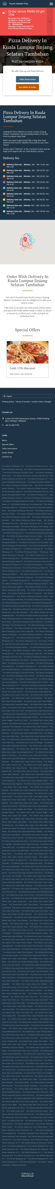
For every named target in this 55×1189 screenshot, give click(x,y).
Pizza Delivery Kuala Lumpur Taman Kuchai (15, 1057)
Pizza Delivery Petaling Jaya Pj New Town (34, 574)
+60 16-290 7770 (12, 425)
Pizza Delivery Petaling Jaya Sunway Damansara (38, 498)
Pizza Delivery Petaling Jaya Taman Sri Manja (20, 676)
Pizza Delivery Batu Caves (15, 1120)
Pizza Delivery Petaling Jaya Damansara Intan (17, 485)
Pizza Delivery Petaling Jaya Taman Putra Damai (28, 609)
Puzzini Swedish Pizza (18, 3)
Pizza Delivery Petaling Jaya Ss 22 (13, 466)
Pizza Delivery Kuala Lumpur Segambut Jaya (38, 765)
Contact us (7, 456)
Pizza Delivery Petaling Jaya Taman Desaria (15, 660)
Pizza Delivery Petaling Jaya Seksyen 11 (29, 539)
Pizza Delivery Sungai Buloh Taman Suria (35, 1092)
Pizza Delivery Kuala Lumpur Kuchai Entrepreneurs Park (34, 1009)
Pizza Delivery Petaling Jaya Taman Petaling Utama (37, 669)
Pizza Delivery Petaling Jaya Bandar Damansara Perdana (24, 536)
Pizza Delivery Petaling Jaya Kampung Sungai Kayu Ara (30, 476)
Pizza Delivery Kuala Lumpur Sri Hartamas (26, 771)
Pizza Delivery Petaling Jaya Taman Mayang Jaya (26, 504)
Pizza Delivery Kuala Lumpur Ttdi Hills (40, 714)
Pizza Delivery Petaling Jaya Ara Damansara (38, 599)
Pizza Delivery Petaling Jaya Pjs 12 (14, 533)
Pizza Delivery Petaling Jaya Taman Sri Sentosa (34, 682)
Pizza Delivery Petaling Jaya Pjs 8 (32, 571)
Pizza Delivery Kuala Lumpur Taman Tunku (38, 882)
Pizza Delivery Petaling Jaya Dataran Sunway (26, 520)
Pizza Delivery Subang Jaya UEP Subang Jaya (34, 1149)
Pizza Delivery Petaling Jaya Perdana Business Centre (34, 514)
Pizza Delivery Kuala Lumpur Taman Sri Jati (28, 1060)
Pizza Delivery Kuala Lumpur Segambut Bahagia (32, 780)
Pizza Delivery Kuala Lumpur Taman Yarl (39, 1063)
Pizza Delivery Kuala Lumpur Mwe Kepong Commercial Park (29, 898)
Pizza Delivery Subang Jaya (28, 1162)
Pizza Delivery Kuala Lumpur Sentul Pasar (24, 997)
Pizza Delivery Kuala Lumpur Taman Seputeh (38, 936)
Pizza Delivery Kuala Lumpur (28, 1079)
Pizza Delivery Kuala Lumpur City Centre (39, 1035)
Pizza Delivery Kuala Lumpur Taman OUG (30, 1070)
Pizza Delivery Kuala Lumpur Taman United (23, 1028)
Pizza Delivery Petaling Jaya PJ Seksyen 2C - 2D (38, 657)
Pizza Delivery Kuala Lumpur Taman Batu (35, 834)
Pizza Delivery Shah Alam (44, 1114)
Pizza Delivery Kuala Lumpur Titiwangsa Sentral (37, 1031)
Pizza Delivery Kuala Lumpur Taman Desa (39, 939)
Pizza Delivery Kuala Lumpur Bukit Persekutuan (17, 885)
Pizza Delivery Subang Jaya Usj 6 (38, 1146)
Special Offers (8, 444)
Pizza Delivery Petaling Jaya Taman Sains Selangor (31, 628)
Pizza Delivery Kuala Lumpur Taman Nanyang (22, 1019)
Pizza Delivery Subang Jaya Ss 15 (31, 1152)
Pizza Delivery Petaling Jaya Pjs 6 (36, 587)
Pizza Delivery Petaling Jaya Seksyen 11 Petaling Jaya (31, 552)
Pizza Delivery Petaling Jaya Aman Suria (21, 510)
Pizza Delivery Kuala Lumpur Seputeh (13, 939)
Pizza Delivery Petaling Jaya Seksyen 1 (16, 647)
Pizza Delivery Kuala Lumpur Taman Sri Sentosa (23, 1051)
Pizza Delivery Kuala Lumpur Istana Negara (33, 1041)
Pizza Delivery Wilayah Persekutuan (26, 1085)
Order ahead (7, 452)
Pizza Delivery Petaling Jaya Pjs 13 (31, 523)
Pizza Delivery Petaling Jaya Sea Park (40, 545)
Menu (4, 440)
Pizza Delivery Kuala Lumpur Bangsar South (38, 838)
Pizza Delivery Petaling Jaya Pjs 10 (37, 555)
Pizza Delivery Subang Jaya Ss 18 (24, 1155)
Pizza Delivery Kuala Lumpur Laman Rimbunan (34, 955)
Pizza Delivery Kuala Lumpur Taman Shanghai (17, 942)
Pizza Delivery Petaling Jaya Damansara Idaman (32, 596)
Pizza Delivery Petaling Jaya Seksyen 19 (40, 482)
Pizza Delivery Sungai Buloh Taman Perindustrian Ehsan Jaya (33, 1098)
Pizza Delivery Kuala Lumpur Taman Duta (26, 844)
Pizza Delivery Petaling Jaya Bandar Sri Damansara (25, 593)
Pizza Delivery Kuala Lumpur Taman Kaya (23, 923)
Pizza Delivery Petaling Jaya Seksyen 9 (36, 584)
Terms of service (23, 401)
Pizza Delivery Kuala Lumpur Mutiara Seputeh (18, 1006)
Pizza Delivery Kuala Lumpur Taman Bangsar (38, 701)
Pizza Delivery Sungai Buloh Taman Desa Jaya (33, 1105)
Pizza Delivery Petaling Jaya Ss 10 (26, 679)
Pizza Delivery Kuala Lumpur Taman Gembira (16, 1025)
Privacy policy (8, 401)
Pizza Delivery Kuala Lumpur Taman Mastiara (23, 904)
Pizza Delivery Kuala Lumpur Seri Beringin (29, 742)
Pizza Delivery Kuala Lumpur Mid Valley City (25, 888)
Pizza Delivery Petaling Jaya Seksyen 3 (31, 634)
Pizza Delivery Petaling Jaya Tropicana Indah (16, 517)
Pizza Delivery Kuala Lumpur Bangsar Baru (38, 692)
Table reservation (9, 448)
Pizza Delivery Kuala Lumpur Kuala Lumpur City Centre (20, 1038)
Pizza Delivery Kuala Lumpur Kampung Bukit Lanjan (27, 733)
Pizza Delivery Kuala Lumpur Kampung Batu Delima (27, 863)
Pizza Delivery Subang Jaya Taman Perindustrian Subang (30, 1139)
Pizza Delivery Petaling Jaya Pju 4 (42, 603)
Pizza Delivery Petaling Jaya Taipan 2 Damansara (28, 622)
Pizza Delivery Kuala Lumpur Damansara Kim (39, 711)
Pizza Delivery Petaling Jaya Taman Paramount (33, 542)
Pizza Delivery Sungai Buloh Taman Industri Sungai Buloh (20, 1101)
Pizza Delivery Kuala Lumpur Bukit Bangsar (15, 704)
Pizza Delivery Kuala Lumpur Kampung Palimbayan (23, 739)
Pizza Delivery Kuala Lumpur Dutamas (14, 768)
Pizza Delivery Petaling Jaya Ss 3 (12, 549)
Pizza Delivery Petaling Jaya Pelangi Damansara (32, 488)
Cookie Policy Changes (41, 401)
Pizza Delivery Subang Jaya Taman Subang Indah (33, 1133)
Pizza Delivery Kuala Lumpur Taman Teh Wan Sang (18, 879)
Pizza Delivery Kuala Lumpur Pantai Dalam (15, 841)
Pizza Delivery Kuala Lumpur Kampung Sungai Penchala (20, 717)
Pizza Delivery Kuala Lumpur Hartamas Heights (31, 812)
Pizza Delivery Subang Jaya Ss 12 (17, 1146)
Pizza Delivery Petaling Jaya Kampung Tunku (34, 558)
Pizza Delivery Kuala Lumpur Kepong (36, 688)
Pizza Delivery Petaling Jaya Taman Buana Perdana (18, 672)
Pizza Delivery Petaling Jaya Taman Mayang (34, 526)
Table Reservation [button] (27, 79)
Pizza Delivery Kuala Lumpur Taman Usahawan (18, 952)
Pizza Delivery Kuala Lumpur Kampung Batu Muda (27, 908)
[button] (51, 4)
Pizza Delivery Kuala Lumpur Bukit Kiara (15, 714)
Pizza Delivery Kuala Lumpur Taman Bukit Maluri (31, 825)
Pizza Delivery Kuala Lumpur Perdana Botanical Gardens (30, 933)
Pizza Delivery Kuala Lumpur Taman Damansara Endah (29, 819)
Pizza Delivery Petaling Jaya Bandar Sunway (27, 650)
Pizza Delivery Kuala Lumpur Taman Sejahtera (33, 806)
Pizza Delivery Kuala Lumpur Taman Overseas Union (18, 1066)
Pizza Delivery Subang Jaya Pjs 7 (25, 1124)
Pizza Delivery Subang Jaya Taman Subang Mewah (30, 1127)
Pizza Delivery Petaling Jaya (15, 688)
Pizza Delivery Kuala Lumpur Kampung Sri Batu (23, 962)
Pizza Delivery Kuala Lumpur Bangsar (15, 787)
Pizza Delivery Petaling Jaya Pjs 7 (20, 580)
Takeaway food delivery (19, 1165)
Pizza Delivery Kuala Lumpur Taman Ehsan (30, 977)
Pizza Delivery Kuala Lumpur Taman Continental (26, 990)
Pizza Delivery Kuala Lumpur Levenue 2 (35, 726)
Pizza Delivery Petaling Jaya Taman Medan (21, 663)
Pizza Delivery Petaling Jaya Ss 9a (26, 641)
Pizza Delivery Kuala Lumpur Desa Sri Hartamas (24, 723)
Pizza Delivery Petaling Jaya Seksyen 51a (35, 568)
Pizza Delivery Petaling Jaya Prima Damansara (16, 603)
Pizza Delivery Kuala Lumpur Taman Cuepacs (24, 803)
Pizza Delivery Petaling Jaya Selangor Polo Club (16, 606)
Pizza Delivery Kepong (22, 1082)
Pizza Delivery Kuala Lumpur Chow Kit (14, 1035)
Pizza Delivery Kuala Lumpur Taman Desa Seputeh (32, 971)
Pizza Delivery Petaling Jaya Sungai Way (29, 653)
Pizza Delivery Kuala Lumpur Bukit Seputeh (40, 1003)
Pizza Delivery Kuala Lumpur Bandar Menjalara (36, 774)
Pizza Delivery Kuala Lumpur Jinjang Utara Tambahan (29, 984)
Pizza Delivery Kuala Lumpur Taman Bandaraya (27, 698)
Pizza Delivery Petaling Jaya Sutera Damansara (38, 469)
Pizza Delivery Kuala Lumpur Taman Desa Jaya (29, 946)
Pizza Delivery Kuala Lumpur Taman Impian (35, 911)
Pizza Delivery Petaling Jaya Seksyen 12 (41, 530)
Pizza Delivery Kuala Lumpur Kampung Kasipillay (37, 965)
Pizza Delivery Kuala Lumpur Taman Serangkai (38, 1073)
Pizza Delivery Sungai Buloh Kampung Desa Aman (31, 1089)
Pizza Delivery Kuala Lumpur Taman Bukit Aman (17, 1076)
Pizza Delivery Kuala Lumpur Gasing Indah (34, 1000)
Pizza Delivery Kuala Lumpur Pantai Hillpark (37, 876)
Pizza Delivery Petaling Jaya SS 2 (38, 479)
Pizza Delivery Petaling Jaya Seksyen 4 (29, 638)
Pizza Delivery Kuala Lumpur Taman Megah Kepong (31, 796)
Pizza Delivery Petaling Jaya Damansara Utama (18, 472)
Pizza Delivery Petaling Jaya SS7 (33, 549)
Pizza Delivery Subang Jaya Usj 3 (17, 1159)
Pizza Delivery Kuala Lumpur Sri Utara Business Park (35, 1022)
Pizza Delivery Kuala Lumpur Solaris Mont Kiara (38, 784)
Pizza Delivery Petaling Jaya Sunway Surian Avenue (18, 501)
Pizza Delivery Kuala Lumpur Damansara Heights (32, 847)
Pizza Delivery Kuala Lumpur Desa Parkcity (33, 755)
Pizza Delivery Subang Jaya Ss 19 (38, 1159)
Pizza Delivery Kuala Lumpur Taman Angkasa (38, 1054)
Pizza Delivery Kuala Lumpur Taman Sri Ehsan (20, 895)
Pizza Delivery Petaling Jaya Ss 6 (33, 564)
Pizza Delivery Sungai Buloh (15, 1111)
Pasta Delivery (42, 1162)
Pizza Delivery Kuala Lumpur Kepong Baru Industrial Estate (29, 790)
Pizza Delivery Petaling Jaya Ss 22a (37, 466)
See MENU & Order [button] (27, 87)
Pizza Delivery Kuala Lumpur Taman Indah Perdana (37, 949)
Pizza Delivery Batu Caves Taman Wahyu (15, 1117)
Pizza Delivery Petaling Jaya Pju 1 (37, 495)
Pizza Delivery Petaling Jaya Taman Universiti (38, 561)
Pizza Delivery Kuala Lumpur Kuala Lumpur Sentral (18, 968)
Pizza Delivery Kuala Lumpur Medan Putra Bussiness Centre (20, 777)
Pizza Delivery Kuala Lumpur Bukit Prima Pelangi (32, 749)
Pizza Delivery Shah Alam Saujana (37, 1111)
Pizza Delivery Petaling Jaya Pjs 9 (12, 584)
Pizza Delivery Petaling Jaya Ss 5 (12, 564)
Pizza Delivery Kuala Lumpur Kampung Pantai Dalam (31, 917)
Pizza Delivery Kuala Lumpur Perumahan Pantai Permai (26, 873)
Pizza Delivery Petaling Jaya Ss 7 (42, 580)
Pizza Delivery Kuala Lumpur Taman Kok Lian (16, 869)
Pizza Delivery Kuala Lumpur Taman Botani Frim (17, 1012)
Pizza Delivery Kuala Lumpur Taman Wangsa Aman (31, 854)
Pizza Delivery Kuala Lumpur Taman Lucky (15, 695)
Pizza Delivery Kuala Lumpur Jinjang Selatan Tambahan (25, 831)
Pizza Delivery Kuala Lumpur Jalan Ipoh (20, 930)
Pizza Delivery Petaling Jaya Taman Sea (36, 491)
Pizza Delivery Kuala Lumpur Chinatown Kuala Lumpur (25, 707)
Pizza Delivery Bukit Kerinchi (34, 1120)
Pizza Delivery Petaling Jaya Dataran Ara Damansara (32, 615)
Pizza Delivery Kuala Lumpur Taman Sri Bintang (26, 761)
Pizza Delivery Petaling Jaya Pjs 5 (26, 666)
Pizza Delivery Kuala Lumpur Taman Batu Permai (36, 866)
